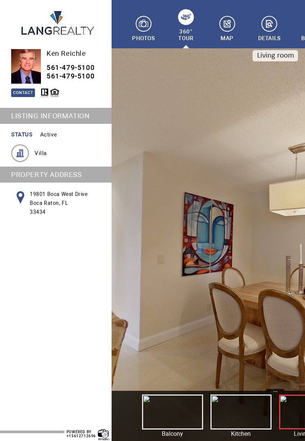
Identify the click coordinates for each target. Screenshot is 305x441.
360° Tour (185, 35)
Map (227, 38)
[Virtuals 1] (104, 431)
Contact (23, 92)
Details (269, 38)
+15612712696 (81, 436)
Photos (143, 38)
